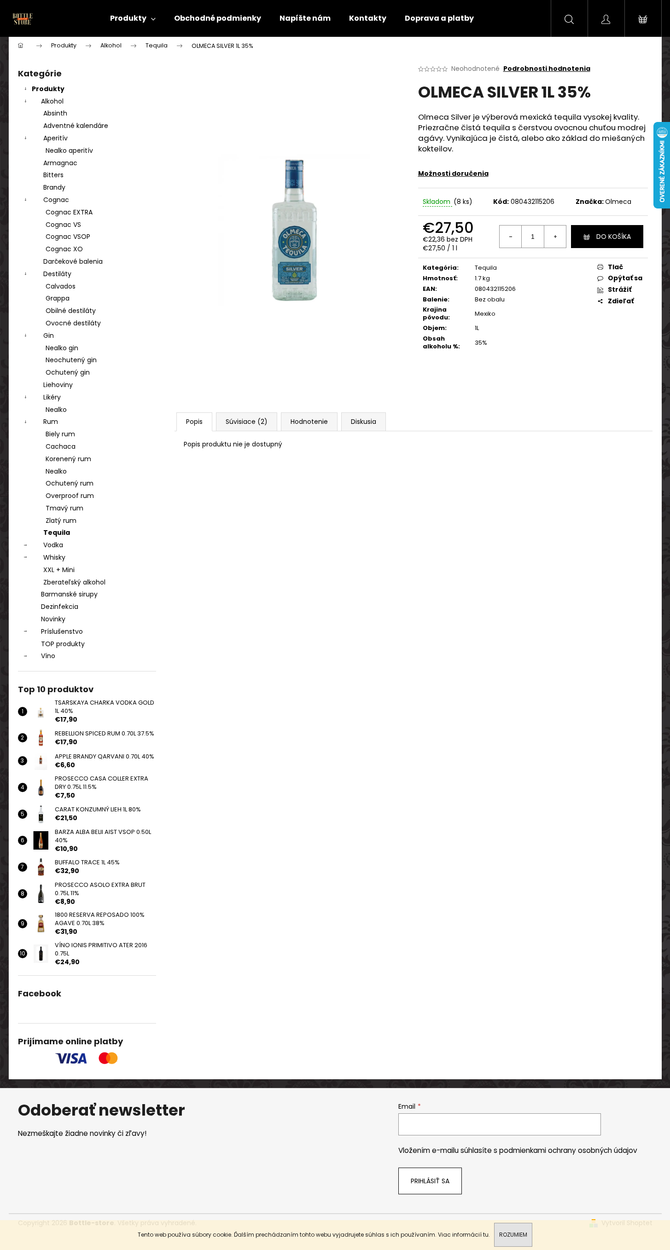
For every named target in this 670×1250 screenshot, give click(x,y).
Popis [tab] (194, 421)
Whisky (54, 557)
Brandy (54, 187)
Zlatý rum (61, 520)
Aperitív (55, 138)
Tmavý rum (64, 508)
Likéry (52, 397)
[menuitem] (133, 18)
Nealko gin (62, 348)
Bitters (53, 174)
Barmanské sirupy (69, 594)
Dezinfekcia (59, 606)
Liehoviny (58, 384)
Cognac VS (63, 224)
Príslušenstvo (62, 631)
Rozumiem (513, 1234)
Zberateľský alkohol (74, 582)
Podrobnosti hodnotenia (546, 68)
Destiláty (57, 273)
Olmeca (618, 201)
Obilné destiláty (71, 310)
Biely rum (60, 434)
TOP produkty (63, 643)
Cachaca (61, 446)
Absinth (55, 113)
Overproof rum (70, 495)
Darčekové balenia (73, 261)
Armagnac (60, 163)
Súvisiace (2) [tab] (247, 421)
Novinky (53, 619)
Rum (50, 421)
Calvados (61, 286)
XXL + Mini (59, 569)
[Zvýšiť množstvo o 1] (555, 237)
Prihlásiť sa (430, 1181)
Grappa (58, 298)
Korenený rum (68, 458)
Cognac (56, 199)
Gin (48, 335)
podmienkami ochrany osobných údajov (568, 1150)
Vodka (53, 545)
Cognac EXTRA (69, 212)
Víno (48, 655)
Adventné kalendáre (75, 125)
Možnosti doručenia (453, 173)
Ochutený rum (69, 483)
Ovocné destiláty (73, 323)
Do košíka (613, 236)
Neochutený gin (71, 360)
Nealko (56, 409)
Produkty (48, 88)
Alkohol (52, 101)
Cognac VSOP (68, 236)
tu (486, 1234)
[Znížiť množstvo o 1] (511, 237)
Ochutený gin (68, 372)
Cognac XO (64, 249)
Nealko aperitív (69, 150)
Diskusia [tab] (363, 421)
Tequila (56, 532)
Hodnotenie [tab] (309, 421)
